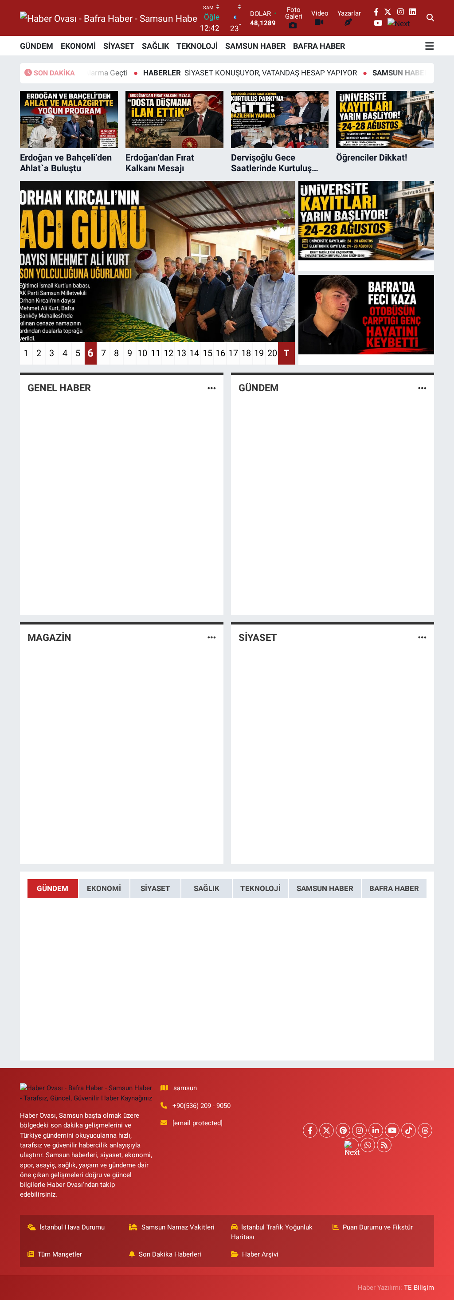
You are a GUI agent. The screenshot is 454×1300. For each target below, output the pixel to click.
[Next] (351, 1145)
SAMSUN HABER (255, 46)
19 (259, 353)
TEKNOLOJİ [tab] (260, 888)
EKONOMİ (78, 46)
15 (207, 353)
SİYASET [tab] (155, 888)
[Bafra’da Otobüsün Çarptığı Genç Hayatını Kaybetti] (366, 315)
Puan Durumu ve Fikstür (378, 1227)
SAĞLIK (155, 46)
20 (272, 353)
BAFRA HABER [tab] (394, 888)
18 (246, 353)
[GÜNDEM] (422, 388)
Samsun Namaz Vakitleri (178, 1227)
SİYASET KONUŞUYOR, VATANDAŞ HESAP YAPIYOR (213, 72)
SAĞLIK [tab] (206, 888)
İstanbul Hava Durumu (72, 1227)
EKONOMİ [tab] (104, 888)
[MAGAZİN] (211, 637)
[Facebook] (310, 1130)
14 (194, 353)
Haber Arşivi (260, 1254)
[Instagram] (359, 1130)
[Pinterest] (343, 1130)
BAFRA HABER (319, 46)
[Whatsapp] (367, 1145)
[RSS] (384, 1145)
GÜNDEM (36, 46)
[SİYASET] (422, 637)
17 (233, 353)
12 (168, 353)
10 (142, 353)
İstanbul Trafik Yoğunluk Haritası (272, 1232)
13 (181, 353)
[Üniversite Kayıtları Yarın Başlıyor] (366, 221)
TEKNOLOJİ (197, 46)
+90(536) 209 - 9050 (201, 1106)
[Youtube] (392, 1130)
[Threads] (425, 1130)
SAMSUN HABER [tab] (325, 888)
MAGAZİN (49, 637)
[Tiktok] (408, 1130)
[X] (326, 1130)
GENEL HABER (59, 387)
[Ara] (430, 18)
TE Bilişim (419, 1288)
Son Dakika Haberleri (170, 1254)
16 (220, 353)
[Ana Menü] (429, 45)
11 (155, 353)
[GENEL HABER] (211, 388)
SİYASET (118, 46)
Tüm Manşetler (60, 1254)
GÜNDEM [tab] (52, 888)
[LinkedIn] (375, 1130)
